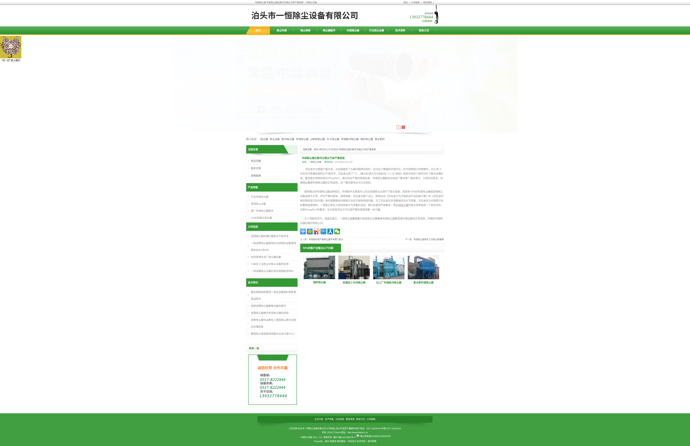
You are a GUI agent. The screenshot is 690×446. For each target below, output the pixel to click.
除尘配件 (380, 139)
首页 (406, 2)
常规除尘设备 (258, 203)
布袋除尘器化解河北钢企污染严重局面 (357, 149)
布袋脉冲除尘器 (350, 139)
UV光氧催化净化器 (261, 217)
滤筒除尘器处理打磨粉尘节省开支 (270, 236)
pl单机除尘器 (317, 139)
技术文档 (256, 168)
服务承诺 (350, 419)
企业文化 (319, 419)
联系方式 (424, 30)
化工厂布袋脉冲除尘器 (388, 282)
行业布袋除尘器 (259, 196)
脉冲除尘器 (288, 139)
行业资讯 (333, 149)
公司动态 (339, 419)
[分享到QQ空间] (310, 231)
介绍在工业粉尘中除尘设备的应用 (270, 264)
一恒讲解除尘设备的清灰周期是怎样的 (272, 271)
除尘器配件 (329, 30)
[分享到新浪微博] (316, 231)
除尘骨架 (305, 30)
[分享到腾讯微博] (323, 231)
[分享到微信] (337, 231)
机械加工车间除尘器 (354, 282)
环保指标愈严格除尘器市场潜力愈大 (326, 239)
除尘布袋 (282, 30)
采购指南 (256, 175)
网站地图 (427, 2)
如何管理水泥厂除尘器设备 (266, 257)
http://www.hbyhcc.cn (358, 432)
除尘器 (264, 139)
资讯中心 (323, 149)
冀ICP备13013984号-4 (344, 437)
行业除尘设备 (376, 30)
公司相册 (415, 2)
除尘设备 (275, 139)
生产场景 (329, 419)
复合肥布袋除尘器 (423, 282)
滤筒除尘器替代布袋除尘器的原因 (270, 312)
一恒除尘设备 (314, 162)
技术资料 (400, 30)
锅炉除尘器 (366, 139)
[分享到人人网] (330, 231)
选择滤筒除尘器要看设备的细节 (268, 305)
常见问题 (256, 160)
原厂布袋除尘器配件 (262, 210)
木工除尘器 (333, 139)
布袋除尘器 (353, 30)
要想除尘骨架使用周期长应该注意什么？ (273, 333)
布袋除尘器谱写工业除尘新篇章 (429, 239)
